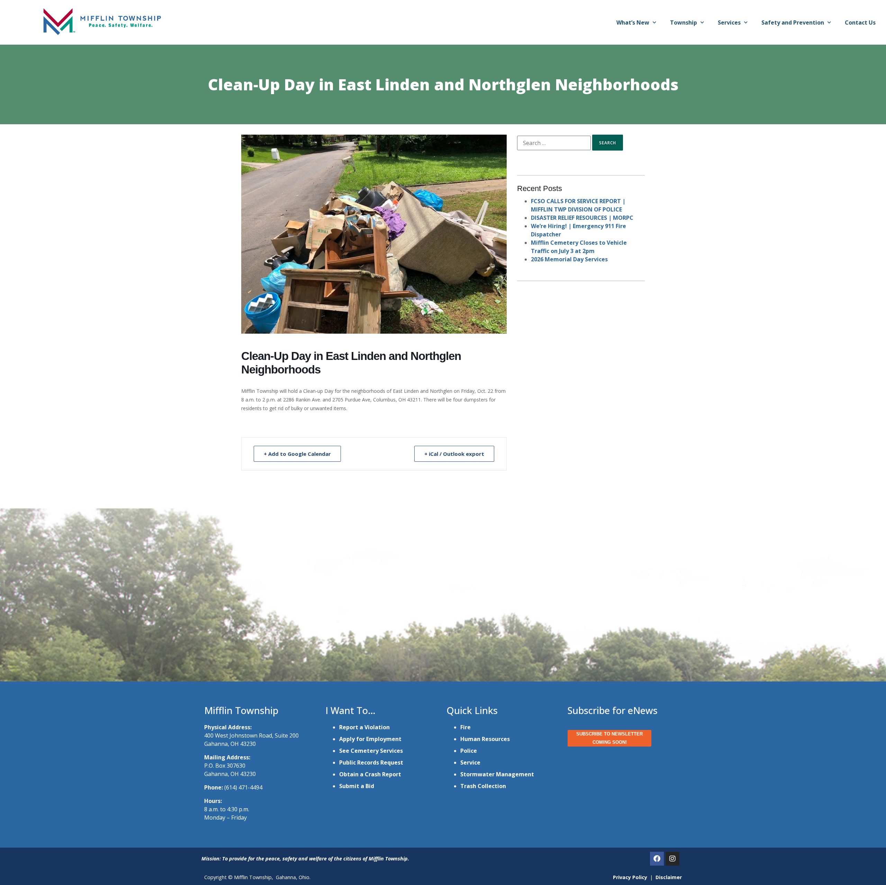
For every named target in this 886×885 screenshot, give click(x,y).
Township (683, 22)
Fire (465, 727)
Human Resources (485, 739)
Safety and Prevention (792, 22)
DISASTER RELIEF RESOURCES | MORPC (582, 218)
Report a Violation (364, 727)
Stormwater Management (497, 774)
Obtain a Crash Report (370, 774)
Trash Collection (483, 786)
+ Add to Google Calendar (297, 453)
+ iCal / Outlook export (454, 453)
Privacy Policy (630, 877)
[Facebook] (657, 859)
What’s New (632, 22)
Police (468, 751)
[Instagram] (672, 859)
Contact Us (860, 22)
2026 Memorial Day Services (569, 259)
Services (729, 22)
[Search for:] (554, 143)
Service (470, 762)
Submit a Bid (356, 786)
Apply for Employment (370, 739)
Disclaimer (669, 877)
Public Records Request (371, 762)
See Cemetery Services (371, 751)
